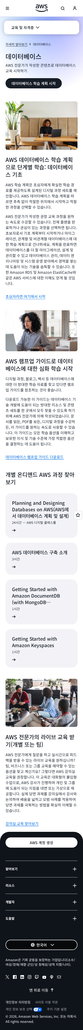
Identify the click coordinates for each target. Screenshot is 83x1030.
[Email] (59, 977)
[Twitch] (37, 977)
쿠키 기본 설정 (57, 1009)
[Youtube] (44, 977)
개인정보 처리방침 (18, 1002)
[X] (7, 977)
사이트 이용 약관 (46, 1002)
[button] (25, 27)
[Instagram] (29, 977)
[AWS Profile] (74, 8)
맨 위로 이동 (38, 990)
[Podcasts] (51, 977)
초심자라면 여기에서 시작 (25, 296)
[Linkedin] (22, 977)
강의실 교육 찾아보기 (22, 823)
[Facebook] (15, 977)
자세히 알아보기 (16, 44)
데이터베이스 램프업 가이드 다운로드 (35, 457)
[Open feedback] (78, 515)
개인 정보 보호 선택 (19, 1009)
